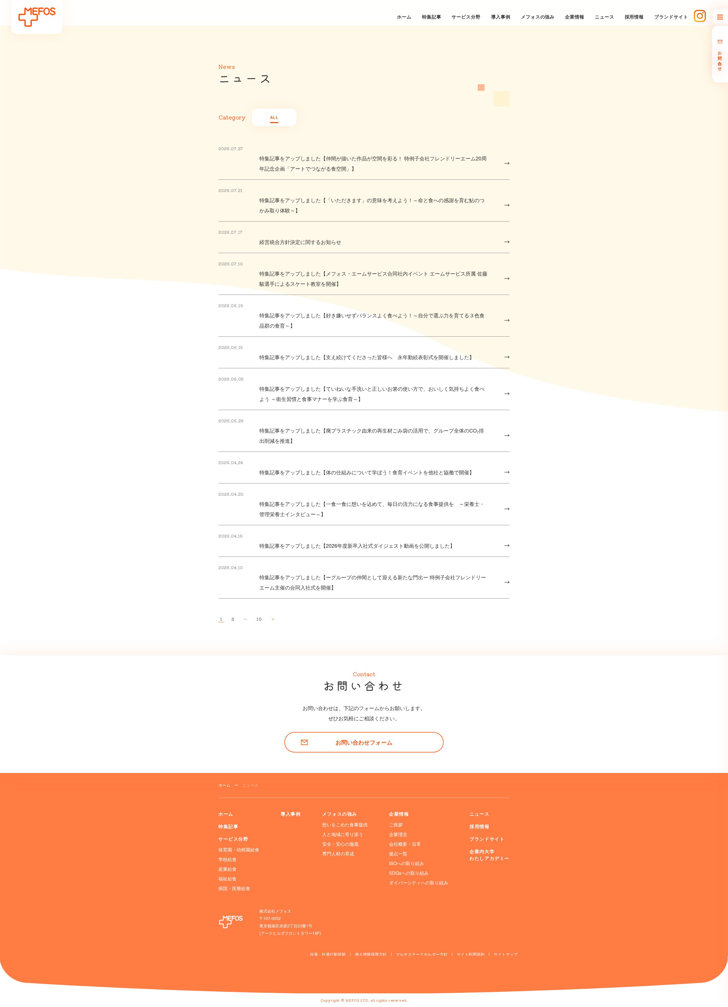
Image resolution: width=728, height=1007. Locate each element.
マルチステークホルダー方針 (422, 954)
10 (259, 619)
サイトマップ (506, 954)
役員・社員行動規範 (328, 954)
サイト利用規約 (471, 954)
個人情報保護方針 (371, 954)
